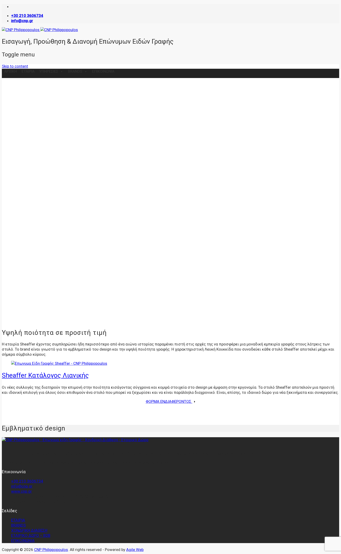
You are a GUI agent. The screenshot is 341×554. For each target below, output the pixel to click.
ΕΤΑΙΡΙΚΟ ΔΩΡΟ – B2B (30, 535)
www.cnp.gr (21, 491)
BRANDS (75, 71)
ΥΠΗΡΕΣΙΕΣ (48, 71)
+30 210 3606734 (27, 481)
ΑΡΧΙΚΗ (10, 71)
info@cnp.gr (21, 486)
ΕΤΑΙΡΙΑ (28, 71)
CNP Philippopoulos (51, 549)
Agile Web (135, 549)
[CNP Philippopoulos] (40, 29)
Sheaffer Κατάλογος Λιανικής (45, 375)
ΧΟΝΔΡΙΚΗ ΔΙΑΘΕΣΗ (29, 530)
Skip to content (15, 66)
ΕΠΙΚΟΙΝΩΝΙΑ (103, 71)
